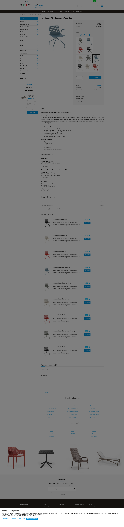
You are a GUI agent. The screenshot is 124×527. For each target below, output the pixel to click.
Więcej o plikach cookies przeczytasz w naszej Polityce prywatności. (19, 515)
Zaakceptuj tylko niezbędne (9, 518)
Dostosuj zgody (21, 518)
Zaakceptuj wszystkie (32, 518)
